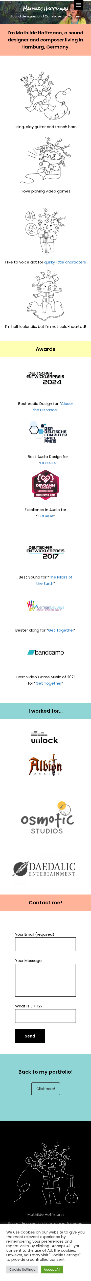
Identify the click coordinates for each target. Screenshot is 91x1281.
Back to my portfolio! (45, 1071)
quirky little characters (65, 262)
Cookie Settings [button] (22, 1269)
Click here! (45, 1088)
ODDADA (48, 463)
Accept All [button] (52, 1269)
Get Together (61, 630)
